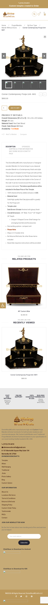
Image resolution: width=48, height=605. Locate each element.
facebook (16, 596)
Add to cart (15, 108)
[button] (3, 305)
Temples (5, 460)
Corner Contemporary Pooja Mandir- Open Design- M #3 (44, 94)
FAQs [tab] (11, 154)
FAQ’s (4, 514)
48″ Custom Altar (24, 311)
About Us (5, 492)
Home (4, 25)
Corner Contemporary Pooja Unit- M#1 (24, 375)
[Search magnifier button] (34, 14)
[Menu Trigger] (45, 14)
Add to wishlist (11, 134)
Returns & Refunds (8, 501)
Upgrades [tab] (26, 147)
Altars (4, 463)
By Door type (32, 25)
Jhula (4, 473)
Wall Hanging (6, 467)
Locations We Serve (9, 495)
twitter (21, 596)
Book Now (18, 300)
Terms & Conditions (8, 498)
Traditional (5, 470)
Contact (4, 518)
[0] (39, 15)
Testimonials (6, 511)
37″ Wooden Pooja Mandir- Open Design (40, 94)
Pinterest (31, 596)
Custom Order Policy (9, 508)
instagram (26, 596)
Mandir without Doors (9, 28)
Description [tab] (10, 147)
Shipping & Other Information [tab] (21, 149)
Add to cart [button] (18, 363)
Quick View (40, 300)
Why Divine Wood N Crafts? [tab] (20, 151)
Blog (3, 480)
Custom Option (7, 483)
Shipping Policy (7, 505)
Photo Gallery (6, 476)
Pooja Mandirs (17, 25)
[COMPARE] (29, 300)
